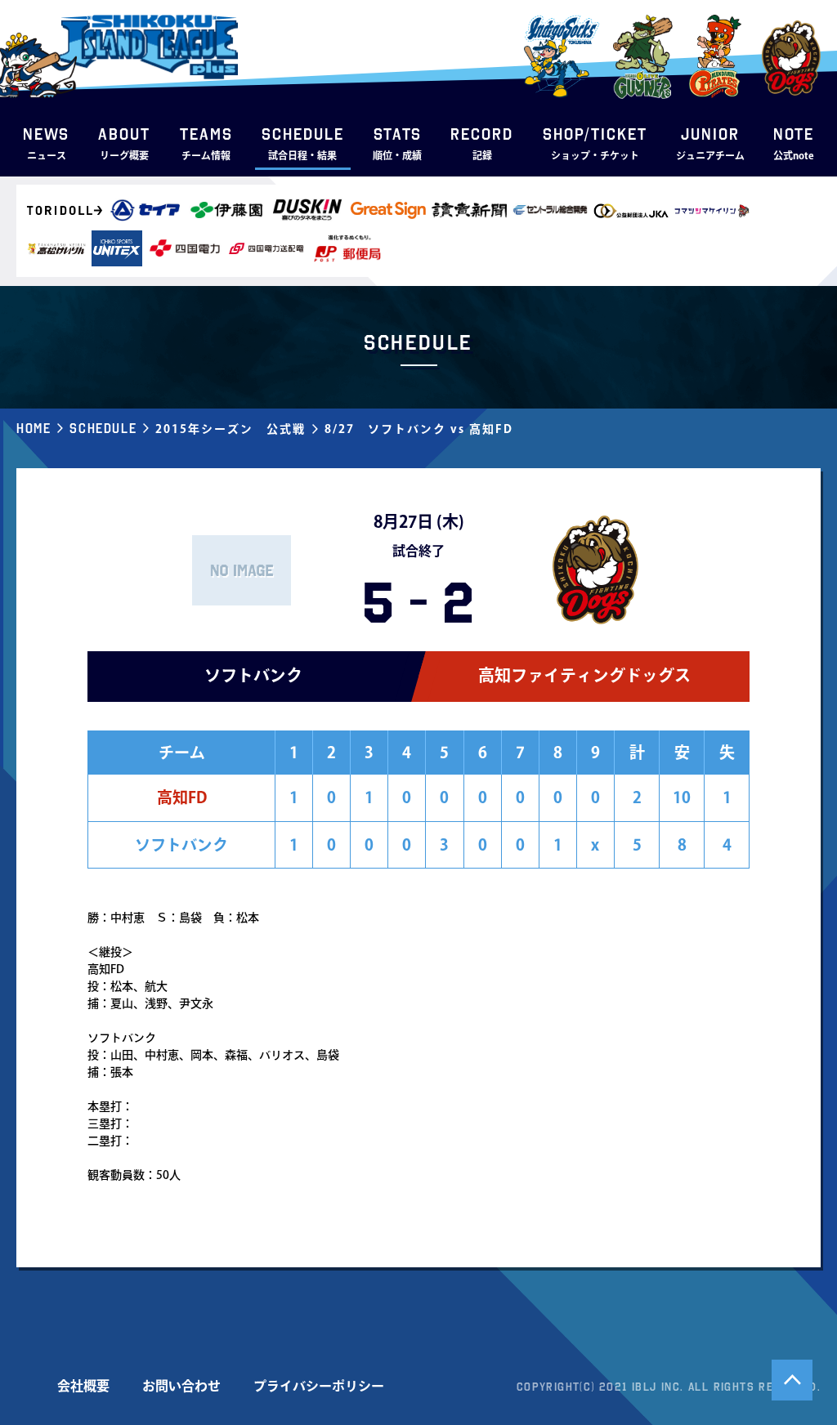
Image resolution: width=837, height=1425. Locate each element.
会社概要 (83, 1385)
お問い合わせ (181, 1385)
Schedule (103, 428)
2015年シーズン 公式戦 (230, 429)
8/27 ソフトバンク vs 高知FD (419, 429)
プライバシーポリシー (318, 1385)
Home (33, 428)
